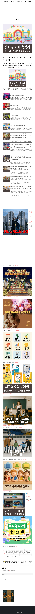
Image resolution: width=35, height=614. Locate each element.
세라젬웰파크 (26, 551)
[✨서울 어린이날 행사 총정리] (17, 249)
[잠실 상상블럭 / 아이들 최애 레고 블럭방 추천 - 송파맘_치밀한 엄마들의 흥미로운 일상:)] (17, 180)
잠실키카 (27, 553)
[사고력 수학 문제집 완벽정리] (17, 378)
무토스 (9, 551)
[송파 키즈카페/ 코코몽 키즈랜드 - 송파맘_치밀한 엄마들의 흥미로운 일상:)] (17, 107)
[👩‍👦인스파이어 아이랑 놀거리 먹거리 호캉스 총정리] (17, 313)
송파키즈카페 (29, 552)
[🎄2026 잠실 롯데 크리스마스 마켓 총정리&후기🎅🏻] (17, 281)
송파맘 (20, 552)
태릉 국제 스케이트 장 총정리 (7, 457)
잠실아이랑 (17, 553)
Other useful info (4, 586)
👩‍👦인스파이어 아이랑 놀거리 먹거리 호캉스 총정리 (11, 328)
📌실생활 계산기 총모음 (7, 360)
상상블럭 (17, 551)
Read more (16, 265)
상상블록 (21, 551)
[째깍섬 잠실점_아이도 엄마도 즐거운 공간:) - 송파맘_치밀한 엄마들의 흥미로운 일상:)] (17, 170)
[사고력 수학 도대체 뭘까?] (17, 475)
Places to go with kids (4, 554)
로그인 (10, 570)
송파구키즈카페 (10, 552)
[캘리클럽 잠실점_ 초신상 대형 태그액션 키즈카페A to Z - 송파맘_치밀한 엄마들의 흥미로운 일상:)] (17, 97)
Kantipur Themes (20, 612)
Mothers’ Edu (4, 581)
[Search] (3, 576)
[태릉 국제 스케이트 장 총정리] (17, 443)
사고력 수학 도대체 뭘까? (7, 490)
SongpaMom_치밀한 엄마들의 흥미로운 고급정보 (17, 1)
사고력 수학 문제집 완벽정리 (7, 393)
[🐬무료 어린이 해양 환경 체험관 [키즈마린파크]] (14, 504)
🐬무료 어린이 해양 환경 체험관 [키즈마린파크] (29, 495)
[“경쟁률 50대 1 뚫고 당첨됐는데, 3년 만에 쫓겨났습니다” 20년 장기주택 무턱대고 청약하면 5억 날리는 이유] (15, 222)
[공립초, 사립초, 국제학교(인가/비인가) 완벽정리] (17, 410)
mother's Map (4, 551)
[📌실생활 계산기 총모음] (17, 346)
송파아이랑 (23, 552)
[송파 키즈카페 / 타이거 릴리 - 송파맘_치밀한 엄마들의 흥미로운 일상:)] (17, 117)
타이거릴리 (14, 556)
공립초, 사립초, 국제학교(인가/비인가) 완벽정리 (10, 425)
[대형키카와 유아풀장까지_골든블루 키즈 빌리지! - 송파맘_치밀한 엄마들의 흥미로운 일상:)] (17, 127)
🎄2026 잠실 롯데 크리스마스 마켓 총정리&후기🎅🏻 (11, 296)
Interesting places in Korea (6, 584)
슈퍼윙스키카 (8, 553)
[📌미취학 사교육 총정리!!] (17, 530)
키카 (11, 556)
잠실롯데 (13, 553)
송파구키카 (15, 552)
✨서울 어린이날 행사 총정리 (7, 263)
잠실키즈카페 (22, 553)
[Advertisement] (17, 11)
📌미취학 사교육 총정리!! (7, 545)
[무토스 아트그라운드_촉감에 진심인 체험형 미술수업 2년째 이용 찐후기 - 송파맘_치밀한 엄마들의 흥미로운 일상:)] (17, 190)
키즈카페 (8, 556)
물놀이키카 (13, 551)
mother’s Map (4, 579)
